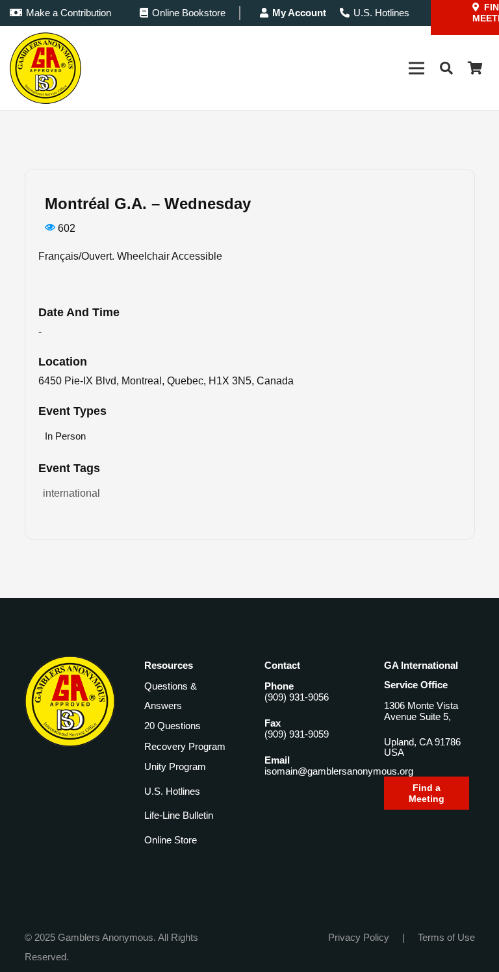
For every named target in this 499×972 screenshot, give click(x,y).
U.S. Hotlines (172, 791)
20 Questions (172, 725)
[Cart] (475, 68)
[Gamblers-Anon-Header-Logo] (45, 68)
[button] (446, 68)
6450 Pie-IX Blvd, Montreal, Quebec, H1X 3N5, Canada (166, 380)
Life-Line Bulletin (178, 815)
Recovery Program (184, 746)
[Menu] (416, 68)
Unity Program (175, 766)
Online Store (170, 839)
